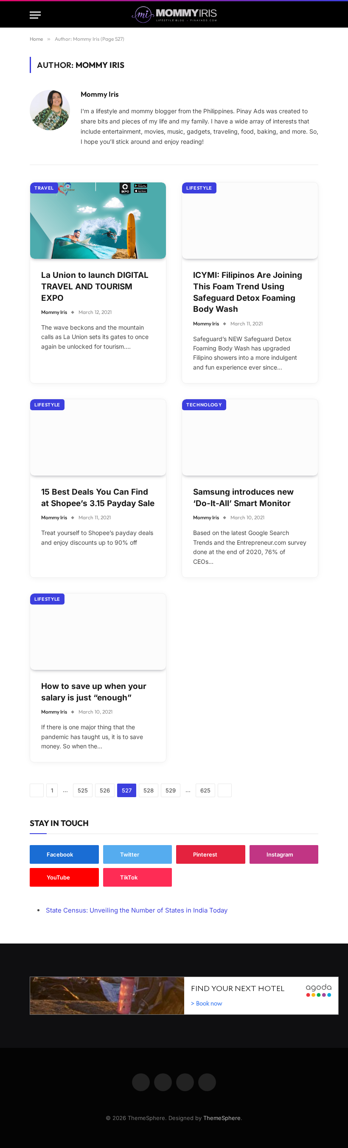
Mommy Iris (100, 94)
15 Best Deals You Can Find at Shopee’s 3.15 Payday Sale (97, 497)
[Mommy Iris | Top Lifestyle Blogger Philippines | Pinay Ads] (174, 15)
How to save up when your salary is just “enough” (93, 692)
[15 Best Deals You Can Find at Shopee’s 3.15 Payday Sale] (98, 437)
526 (105, 790)
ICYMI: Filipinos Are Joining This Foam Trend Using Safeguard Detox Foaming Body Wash (247, 292)
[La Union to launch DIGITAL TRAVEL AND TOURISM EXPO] (98, 220)
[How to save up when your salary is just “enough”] (98, 632)
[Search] (314, 15)
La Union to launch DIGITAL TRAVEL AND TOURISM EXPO (95, 286)
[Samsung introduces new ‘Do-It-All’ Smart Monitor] (250, 437)
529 (171, 790)
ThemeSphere (222, 1117)
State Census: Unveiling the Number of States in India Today (136, 910)
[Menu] (35, 15)
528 (148, 790)
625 (205, 790)
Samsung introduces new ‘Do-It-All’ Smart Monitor (243, 497)
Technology (204, 405)
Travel (44, 188)
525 (83, 790)
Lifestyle (199, 188)
